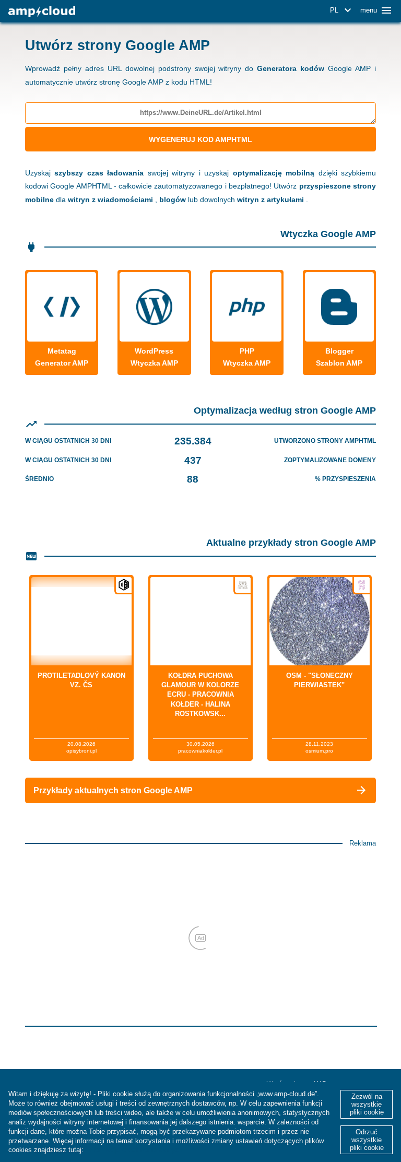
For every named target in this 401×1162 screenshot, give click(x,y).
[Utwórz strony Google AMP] (41, 11)
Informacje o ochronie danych (134, 1150)
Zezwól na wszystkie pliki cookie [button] (367, 1104)
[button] (342, 10)
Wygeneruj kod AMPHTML (200, 139)
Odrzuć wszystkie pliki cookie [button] (367, 1140)
